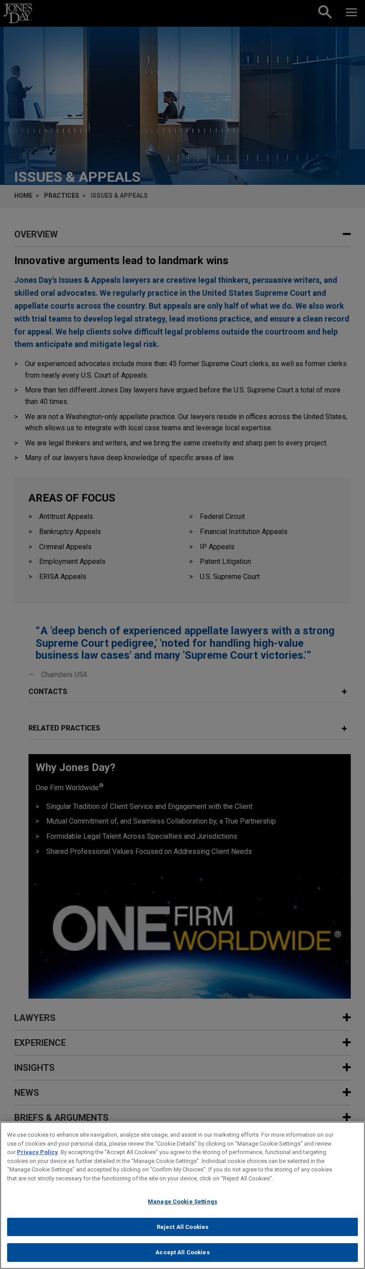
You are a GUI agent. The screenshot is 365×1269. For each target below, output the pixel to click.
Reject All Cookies (182, 1227)
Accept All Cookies (182, 1252)
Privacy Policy (37, 1152)
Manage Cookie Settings (182, 1201)
